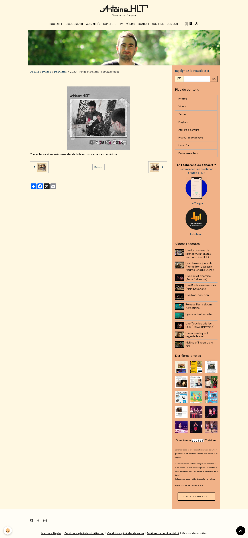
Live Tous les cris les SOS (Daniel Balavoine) (200, 325)
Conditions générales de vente (125, 533)
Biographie (56, 24)
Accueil (34, 71)
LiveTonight (196, 203)
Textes (182, 114)
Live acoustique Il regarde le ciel (197, 334)
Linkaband (196, 234)
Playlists (183, 122)
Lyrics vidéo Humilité (199, 314)
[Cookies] (8, 530)
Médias (130, 24)
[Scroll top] (240, 530)
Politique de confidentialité (163, 533)
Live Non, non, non (197, 295)
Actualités (93, 24)
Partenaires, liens (188, 153)
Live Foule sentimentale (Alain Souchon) (201, 287)
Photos (46, 71)
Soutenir (158, 24)
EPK (121, 24)
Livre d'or (183, 145)
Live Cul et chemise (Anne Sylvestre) (198, 277)
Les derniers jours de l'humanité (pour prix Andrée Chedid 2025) (200, 266)
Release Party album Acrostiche (199, 306)
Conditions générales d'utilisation (84, 533)
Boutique (144, 24)
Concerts (109, 24)
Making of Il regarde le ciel (199, 344)
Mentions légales (51, 533)
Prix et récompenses (190, 137)
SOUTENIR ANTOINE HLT (196, 496)
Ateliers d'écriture (188, 129)
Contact (172, 24)
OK (214, 78)
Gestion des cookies (194, 533)
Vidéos (182, 106)
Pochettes (60, 71)
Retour (98, 167)
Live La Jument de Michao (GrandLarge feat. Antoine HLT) (198, 254)
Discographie (75, 24)
